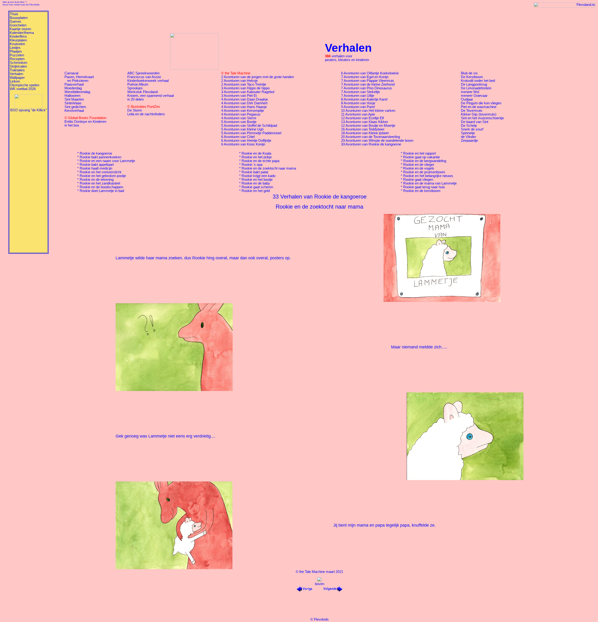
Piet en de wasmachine (478, 107)
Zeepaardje (469, 140)
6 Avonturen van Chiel (238, 137)
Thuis (14, 14)
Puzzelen (17, 55)
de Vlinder (468, 137)
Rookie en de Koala (256, 153)
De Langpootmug (474, 84)
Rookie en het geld (256, 191)
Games (15, 21)
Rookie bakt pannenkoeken (100, 157)
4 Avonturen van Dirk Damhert (244, 103)
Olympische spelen (24, 85)
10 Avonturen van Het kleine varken (368, 110)
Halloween (72, 96)
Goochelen (18, 25)
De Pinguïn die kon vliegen (481, 103)
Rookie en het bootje (257, 179)
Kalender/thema (22, 33)
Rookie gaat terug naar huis (424, 187)
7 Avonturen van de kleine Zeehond (368, 84)
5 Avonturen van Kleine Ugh (242, 129)
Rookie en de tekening (97, 179)
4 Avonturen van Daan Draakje (244, 99)
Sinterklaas (73, 103)
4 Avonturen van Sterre (238, 118)
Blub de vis (469, 73)
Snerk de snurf (472, 129)
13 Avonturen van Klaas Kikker (364, 122)
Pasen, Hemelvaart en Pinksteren (79, 79)
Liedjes (15, 48)
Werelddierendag (77, 92)
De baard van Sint (474, 122)
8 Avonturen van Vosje (358, 103)
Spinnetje (468, 133)
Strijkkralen (18, 66)
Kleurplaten (18, 40)
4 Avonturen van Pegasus (240, 114)
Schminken (18, 63)
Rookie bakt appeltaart (97, 164)
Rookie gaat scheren (257, 187)
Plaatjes (16, 51)
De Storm (134, 110)
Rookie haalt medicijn (96, 168)
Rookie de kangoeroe (96, 153)
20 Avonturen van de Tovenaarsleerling (370, 137)
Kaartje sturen (20, 29)
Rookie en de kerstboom (422, 191)
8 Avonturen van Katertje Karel (364, 99)
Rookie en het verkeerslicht (100, 172)
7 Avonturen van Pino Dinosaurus (366, 88)
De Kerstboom (472, 77)
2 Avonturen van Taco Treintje (243, 84)
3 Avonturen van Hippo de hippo (245, 88)
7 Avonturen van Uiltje (357, 96)
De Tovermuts (471, 110)
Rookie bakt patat (255, 172)
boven (319, 584)
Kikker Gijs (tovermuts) (478, 114)
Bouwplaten (19, 18)
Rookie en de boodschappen (101, 187)
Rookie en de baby (256, 183)
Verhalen (16, 74)
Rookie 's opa (252, 164)
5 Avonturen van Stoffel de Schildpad (249, 125)
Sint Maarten (74, 99)
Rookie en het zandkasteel (100, 183)
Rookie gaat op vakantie (421, 157)
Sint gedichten (75, 107)
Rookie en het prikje (257, 157)
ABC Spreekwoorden (143, 73)
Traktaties (17, 70)
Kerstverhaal (74, 110)
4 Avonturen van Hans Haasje (244, 107)
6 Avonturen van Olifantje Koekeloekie (370, 73)
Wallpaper (17, 78)
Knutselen (17, 44)
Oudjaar (467, 99)
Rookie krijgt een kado (258, 176)
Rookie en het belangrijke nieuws (428, 176)
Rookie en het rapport (419, 153)
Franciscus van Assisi (144, 77)
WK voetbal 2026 (23, 89)
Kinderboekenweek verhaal (148, 81)
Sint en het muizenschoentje (482, 118)
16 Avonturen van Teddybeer (362, 129)
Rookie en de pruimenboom (424, 172)
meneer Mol (470, 92)
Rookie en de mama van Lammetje (430, 183)
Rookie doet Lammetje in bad (102, 191)
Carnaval (71, 73)
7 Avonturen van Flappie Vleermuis (367, 81)
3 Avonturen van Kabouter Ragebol (247, 92)
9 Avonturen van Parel (358, 107)
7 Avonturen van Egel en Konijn (364, 77)
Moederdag (73, 88)
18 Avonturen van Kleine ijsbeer (365, 133)
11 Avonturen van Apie (358, 114)
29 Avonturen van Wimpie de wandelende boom (377, 140)
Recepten (17, 59)
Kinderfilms (18, 36)
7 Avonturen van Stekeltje (360, 92)
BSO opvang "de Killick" (28, 110)
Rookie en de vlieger (418, 164)
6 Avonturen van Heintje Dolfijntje (246, 140)
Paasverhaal (74, 84)
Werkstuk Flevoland (142, 92)
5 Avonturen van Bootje (238, 122)
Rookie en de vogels (418, 168)
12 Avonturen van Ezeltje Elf (362, 118)
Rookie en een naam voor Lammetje (107, 161)
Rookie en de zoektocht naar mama (269, 168)
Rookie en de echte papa (260, 161)
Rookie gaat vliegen (418, 179)
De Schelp (469, 125)
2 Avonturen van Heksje (239, 81)
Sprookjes (135, 88)
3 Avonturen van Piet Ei (239, 96)
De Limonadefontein (476, 88)
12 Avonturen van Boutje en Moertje (368, 125)
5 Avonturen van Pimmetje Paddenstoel (251, 133)
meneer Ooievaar (474, 96)
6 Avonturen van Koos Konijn (243, 144)
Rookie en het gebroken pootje (103, 176)
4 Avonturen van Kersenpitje (242, 110)
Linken (15, 81)
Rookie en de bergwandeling (424, 161)
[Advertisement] (28, 182)
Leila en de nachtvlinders (146, 114)
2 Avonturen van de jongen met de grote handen (257, 77)
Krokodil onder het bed (478, 81)
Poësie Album (137, 84)
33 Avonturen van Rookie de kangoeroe (371, 144)
